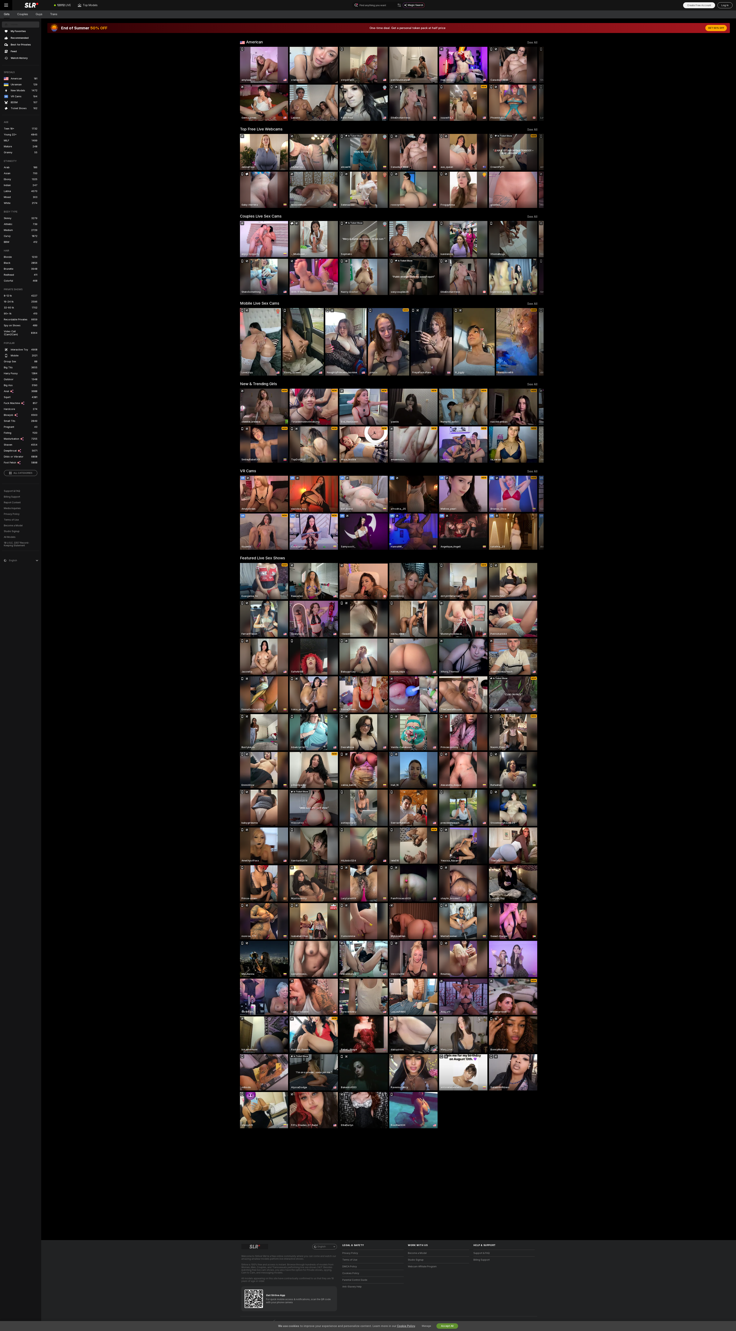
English (322, 1246)
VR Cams (248, 471)
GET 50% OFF (716, 28)
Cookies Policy (350, 1273)
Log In (725, 5)
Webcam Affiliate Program (422, 1266)
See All (532, 42)
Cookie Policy (406, 1326)
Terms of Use (11, 519)
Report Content (12, 502)
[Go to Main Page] (31, 5)
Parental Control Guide (354, 1280)
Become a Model (13, 525)
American (254, 42)
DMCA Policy (349, 1266)
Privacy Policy (12, 514)
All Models (10, 537)
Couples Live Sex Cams (261, 216)
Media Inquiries (12, 508)
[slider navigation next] (534, 84)
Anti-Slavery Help (352, 1286)
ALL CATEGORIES (22, 473)
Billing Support (12, 496)
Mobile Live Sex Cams (259, 303)
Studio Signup (12, 531)
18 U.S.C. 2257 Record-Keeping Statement (16, 544)
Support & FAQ (12, 491)
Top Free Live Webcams (261, 129)
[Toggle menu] (6, 5)
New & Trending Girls (258, 384)
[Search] (399, 5)
